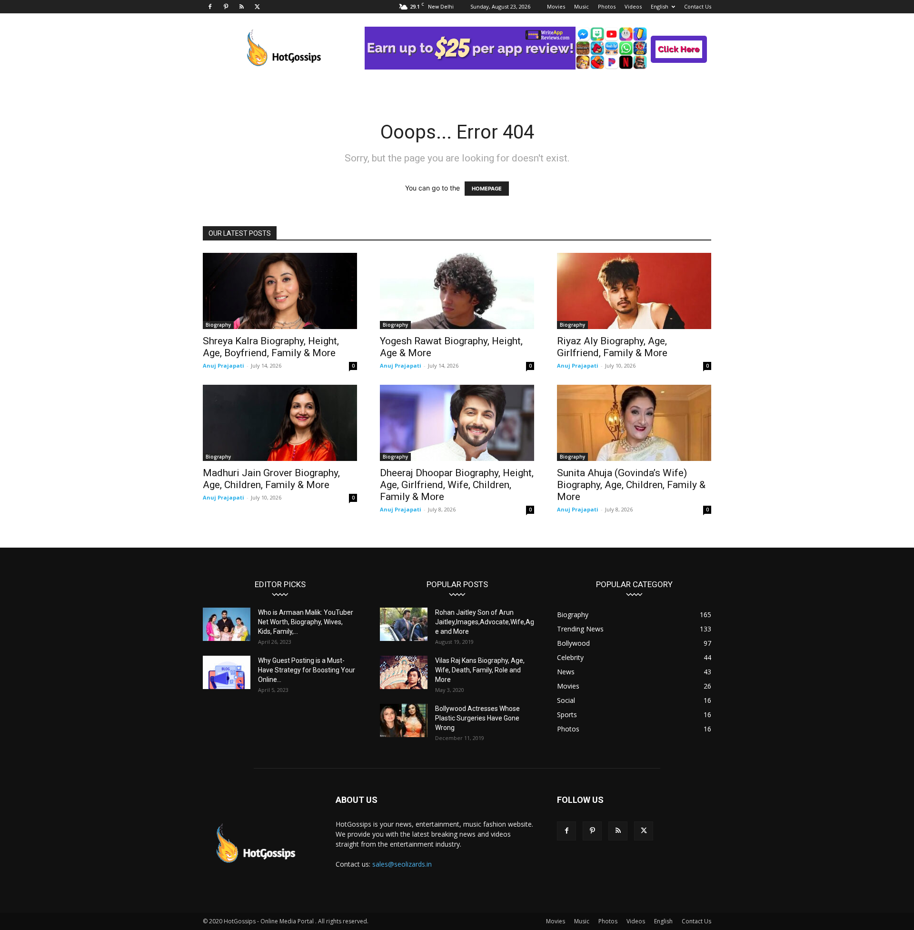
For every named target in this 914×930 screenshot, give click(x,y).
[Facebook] (210, 6)
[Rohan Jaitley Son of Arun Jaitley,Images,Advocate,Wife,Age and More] (403, 624)
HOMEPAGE (487, 188)
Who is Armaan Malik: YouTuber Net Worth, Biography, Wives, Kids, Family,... (305, 622)
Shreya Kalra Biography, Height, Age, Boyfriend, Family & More (271, 347)
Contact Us (697, 6)
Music (581, 6)
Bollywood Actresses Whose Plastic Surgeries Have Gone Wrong (477, 718)
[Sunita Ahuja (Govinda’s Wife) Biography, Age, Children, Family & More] (634, 423)
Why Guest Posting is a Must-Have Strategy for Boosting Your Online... (306, 670)
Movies (556, 6)
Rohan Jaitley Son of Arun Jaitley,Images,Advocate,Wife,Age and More (484, 622)
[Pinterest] (226, 6)
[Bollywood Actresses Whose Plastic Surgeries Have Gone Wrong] (403, 720)
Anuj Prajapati (223, 365)
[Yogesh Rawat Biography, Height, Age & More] (457, 291)
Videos (633, 6)
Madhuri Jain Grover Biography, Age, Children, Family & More (271, 478)
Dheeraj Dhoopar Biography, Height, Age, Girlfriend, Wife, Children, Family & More (457, 484)
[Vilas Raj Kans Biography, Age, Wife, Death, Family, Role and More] (403, 672)
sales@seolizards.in (402, 864)
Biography (218, 324)
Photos (607, 6)
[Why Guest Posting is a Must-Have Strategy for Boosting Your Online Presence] (226, 672)
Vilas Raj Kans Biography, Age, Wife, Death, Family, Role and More (480, 670)
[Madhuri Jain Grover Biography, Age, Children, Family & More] (280, 423)
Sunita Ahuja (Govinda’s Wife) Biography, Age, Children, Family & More (631, 484)
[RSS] (241, 6)
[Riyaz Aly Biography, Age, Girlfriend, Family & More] (634, 291)
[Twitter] (257, 6)
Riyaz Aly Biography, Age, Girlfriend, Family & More (612, 347)
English (659, 6)
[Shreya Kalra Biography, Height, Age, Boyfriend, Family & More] (280, 291)
